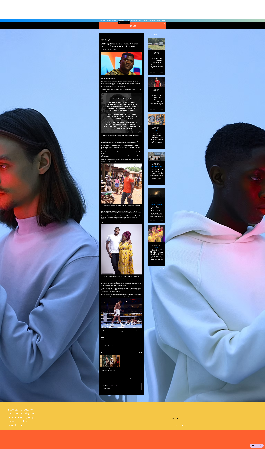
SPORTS (157, 93)
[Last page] (163, 268)
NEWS (156, 56)
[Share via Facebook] (102, 345)
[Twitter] (256, 25)
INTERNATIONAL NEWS (156, 166)
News (102, 337)
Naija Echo (132, 25)
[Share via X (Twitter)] (105, 345)
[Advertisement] (41, 9)
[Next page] (160, 268)
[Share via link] (112, 345)
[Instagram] (252, 25)
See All (140, 352)
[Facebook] (254, 25)
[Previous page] (153, 268)
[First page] (149, 268)
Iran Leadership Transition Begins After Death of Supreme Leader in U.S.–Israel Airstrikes (110, 369)
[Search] (164, 24)
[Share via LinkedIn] (108, 345)
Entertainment (104, 340)
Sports (102, 339)
